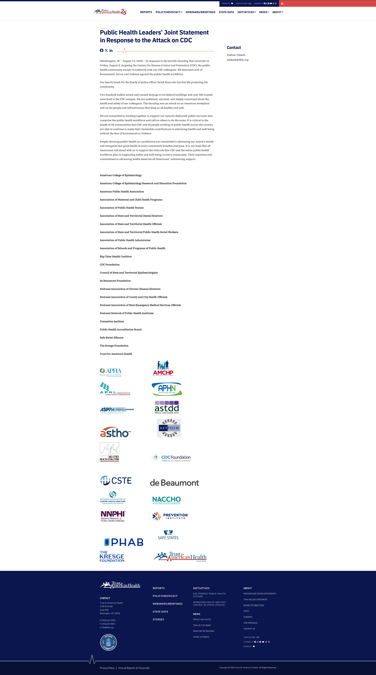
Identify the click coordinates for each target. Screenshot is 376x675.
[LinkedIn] (111, 50)
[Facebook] (101, 50)
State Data (226, 12)
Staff (246, 611)
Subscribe (242, 3)
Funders (248, 617)
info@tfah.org (107, 627)
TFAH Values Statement (255, 599)
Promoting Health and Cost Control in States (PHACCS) (209, 603)
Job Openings (250, 623)
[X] (106, 50)
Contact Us (249, 628)
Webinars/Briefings (200, 12)
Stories (158, 619)
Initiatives (245, 12)
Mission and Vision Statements (260, 593)
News (263, 12)
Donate (226, 3)
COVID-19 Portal (201, 637)
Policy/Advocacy (168, 12)
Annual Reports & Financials (133, 668)
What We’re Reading (203, 631)
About (276, 12)
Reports (146, 12)
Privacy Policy (107, 668)
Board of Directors (254, 605)
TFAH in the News (202, 625)
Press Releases (202, 619)
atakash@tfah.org (238, 59)
